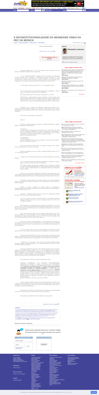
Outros (51, 384)
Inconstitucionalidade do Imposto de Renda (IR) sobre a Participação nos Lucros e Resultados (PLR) (73, 153)
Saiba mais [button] (68, 392)
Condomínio (52, 366)
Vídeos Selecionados (35, 358)
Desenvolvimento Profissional (73, 358)
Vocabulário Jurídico (35, 374)
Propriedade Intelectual (54, 374)
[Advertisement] (49, 23)
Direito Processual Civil (54, 364)
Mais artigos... (82, 94)
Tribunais (33, 378)
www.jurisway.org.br (43, 316)
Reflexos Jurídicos (35, 377)
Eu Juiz (32, 372)
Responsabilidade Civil (54, 375)
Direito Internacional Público (55, 382)
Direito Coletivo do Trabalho (55, 363)
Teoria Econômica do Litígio (55, 383)
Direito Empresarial (53, 360)
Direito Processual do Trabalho (56, 365)
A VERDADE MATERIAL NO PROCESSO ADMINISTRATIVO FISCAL (71, 132)
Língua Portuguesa (71, 359)
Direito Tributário (41, 42)
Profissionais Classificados (18, 360)
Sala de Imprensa (34, 375)
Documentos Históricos (36, 386)
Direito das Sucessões (54, 377)
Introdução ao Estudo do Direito (56, 357)
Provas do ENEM (34, 361)
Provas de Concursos (35, 360)
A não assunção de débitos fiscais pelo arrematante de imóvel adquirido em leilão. (73, 125)
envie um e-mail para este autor (70, 62)
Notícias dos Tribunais (35, 368)
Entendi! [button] (94, 392)
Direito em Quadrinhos (35, 383)
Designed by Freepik (17, 380)
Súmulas (33, 382)
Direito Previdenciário (54, 371)
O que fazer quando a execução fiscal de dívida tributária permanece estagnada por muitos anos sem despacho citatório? (73, 149)
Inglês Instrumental (71, 361)
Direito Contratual (53, 381)
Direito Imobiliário (53, 370)
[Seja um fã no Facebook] (83, 8)
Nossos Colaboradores (17, 359)
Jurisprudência (34, 380)
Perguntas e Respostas (36, 365)
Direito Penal (52, 359)
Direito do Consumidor (54, 369)
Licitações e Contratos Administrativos (57, 379)
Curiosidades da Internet (36, 385)
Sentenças (33, 381)
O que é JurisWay (16, 357)
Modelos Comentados (35, 364)
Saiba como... (49, 59)
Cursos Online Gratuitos (36, 357)
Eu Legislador (34, 371)
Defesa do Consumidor (36, 376)
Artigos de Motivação (35, 367)
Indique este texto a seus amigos (46, 51)
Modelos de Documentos (36, 363)
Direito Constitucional (54, 380)
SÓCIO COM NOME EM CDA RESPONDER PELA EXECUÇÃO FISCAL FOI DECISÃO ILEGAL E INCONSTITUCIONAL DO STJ (73, 156)
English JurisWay (34, 388)
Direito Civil (52, 358)
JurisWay (15, 42)
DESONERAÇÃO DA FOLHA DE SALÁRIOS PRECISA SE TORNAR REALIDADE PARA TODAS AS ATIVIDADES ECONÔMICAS (73, 128)
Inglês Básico (70, 360)
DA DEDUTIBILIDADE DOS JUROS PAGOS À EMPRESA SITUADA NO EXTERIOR (72, 78)
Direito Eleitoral (53, 378)
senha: (17, 344)
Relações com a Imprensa (73, 363)
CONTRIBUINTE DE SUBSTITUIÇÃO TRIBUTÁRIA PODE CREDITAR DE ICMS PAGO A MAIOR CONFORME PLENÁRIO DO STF (73, 135)
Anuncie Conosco (16, 367)
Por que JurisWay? (17, 358)
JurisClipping (34, 370)
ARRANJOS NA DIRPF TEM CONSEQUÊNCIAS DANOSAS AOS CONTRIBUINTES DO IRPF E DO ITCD (72, 145)
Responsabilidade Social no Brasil (20, 361)
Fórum (32, 387)
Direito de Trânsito (53, 376)
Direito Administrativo (54, 367)
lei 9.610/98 (23, 309)
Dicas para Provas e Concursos (37, 362)
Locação (51, 373)
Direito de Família (53, 361)
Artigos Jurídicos (33, 42)
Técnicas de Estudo (71, 364)
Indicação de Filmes (35, 384)
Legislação (33, 379)
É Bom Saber (34, 373)
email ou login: (19, 340)
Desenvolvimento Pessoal (73, 357)
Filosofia (69, 362)
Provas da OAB (34, 359)
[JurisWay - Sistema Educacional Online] (20, 6)
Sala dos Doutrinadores (23, 42)
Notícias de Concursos (35, 369)
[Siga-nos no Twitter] (85, 8)
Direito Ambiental (53, 368)
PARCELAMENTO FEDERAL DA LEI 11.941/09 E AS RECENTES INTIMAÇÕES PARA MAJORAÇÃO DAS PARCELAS (73, 86)
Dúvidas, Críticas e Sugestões (19, 373)
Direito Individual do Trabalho (55, 362)
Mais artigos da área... (80, 162)
